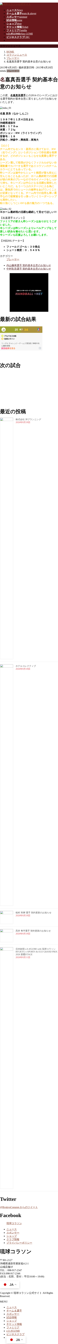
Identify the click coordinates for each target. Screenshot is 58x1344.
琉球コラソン (14, 1223)
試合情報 (11, 1317)
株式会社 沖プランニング (28, 419)
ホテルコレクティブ (26, 666)
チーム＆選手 (14, 1310)
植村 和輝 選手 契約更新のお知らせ (33, 912)
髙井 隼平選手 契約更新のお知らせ (33, 931)
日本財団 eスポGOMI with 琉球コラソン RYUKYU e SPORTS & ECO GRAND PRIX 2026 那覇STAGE (36, 952)
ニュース (11, 1229)
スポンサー (12, 1232)
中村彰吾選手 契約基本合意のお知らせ (28, 268)
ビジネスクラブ (15, 1334)
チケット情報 (14, 1324)
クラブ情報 (12, 1239)
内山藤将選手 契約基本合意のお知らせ (28, 265)
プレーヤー (13, 70)
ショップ (11, 1236)
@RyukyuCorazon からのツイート (19, 1207)
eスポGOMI (13, 1331)
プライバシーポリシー (19, 1242)
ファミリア (12, 1327)
